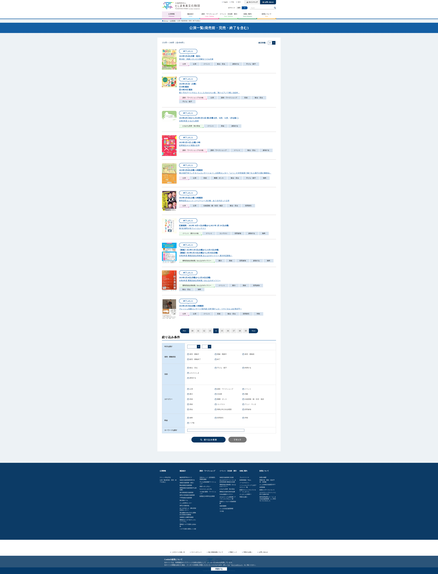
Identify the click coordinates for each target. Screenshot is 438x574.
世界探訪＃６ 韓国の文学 (189, 145)
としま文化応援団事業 (226, 508)
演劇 (246, 394)
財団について (266, 14)
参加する (193, 378)
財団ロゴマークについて (267, 490)
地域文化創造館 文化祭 (227, 477)
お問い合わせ (269, 2)
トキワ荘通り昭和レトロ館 (188, 529)
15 (222, 331)
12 (204, 331)
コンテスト (221, 404)
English (226, 2)
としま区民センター (186, 503)
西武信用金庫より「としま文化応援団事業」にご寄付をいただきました (267, 499)
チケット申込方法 (165, 477)
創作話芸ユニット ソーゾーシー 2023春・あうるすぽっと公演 (204, 201)
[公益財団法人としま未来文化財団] (181, 5)
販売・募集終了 (195, 359)
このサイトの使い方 (178, 552)
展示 (191, 394)
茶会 (191, 409)
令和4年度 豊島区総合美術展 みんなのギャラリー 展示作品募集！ (205, 256)
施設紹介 (190, 14)
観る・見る (194, 368)
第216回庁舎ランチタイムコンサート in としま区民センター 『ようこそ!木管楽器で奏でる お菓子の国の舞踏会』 (225, 173)
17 (234, 331)
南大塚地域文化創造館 (186, 492)
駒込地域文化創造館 (186, 485)
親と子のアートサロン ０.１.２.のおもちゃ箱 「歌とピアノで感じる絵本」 (209, 93)
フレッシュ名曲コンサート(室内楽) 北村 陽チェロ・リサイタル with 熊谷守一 (210, 309)
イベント (248, 389)
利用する (248, 368)
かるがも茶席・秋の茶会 (227, 489)
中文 (232, 2)
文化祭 (219, 394)
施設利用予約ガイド (186, 477)
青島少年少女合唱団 (224, 409)
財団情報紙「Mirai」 (246, 480)
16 (228, 331)
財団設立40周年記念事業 (207, 496)
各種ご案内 (248, 14)
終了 (218, 359)
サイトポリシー (236, 565)
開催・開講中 (222, 354)
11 (198, 331)
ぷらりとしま (194, 373)
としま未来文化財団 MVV (267, 484)
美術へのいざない (205, 486)
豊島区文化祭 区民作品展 (227, 491)
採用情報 (262, 487)
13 (210, 331)
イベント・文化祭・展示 (228, 14)
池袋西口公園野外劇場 (186, 517)
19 (246, 331)
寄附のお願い (244, 497)
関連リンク (233, 552)
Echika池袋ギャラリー (226, 494)
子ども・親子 (222, 368)
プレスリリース (244, 477)
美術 (191, 404)
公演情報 (171, 14)
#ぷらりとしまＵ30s (206, 489)
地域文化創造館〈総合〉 (187, 482)
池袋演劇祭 (223, 506)
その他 (222, 511)
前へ (184, 330)
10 (192, 331)
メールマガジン (244, 482)
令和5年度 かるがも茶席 (189, 121)
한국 (239, 2)
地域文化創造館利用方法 (187, 480)
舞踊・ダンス (222, 399)
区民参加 (248, 409)
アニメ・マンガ (250, 404)
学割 (246, 418)
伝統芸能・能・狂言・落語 (254, 399)
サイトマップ (253, 2)
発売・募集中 (194, 354)
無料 (191, 418)
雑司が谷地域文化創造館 (187, 495)
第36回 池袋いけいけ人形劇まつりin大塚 (196, 59)
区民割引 (220, 418)
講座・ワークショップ (210, 14)
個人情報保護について (215, 552)
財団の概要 (262, 477)
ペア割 (192, 423)
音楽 (191, 399)
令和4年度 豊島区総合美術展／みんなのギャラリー (200, 281)
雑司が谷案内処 (184, 505)
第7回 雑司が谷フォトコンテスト (192, 228)
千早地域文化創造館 (186, 498)
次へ (253, 330)
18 (240, 331)
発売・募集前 (249, 354)
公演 (191, 389)
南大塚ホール (184, 500)
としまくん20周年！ (246, 494)
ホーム (166, 21)
